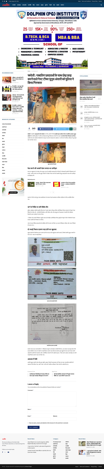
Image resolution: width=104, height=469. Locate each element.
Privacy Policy (95, 1)
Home (14, 5)
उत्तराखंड (19, 5)
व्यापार (3, 164)
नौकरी (50, 5)
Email (29, 416)
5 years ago (16, 82)
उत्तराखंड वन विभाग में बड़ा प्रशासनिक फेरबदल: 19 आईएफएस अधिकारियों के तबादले (68, 184)
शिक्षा (34, 5)
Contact (100, 1)
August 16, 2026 (39, 185)
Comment (31, 390)
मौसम (3, 153)
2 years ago (16, 113)
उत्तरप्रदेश (24, 5)
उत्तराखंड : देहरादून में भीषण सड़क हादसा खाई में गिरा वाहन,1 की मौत (43, 183)
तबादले (57, 5)
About (79, 1)
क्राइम (42, 5)
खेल (54, 5)
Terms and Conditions (86, 1)
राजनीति (29, 5)
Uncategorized (34, 71)
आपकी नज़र (4, 127)
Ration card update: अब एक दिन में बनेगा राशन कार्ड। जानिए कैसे (92, 126)
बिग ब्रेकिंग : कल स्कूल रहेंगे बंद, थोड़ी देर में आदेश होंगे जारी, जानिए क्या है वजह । (17, 87)
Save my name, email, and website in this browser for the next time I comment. (48, 423)
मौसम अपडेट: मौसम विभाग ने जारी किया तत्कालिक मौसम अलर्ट (87, 98)
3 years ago (16, 91)
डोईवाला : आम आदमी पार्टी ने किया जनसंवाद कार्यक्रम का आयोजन (17, 79)
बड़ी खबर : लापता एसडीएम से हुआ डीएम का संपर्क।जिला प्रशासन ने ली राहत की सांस (91, 106)
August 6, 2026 (65, 187)
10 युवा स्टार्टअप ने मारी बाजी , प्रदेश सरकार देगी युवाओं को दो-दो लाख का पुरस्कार (94, 452)
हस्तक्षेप (3, 173)
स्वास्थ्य (37, 5)
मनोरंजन (3, 150)
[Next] (53, 192)
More (62, 5)
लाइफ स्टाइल (4, 161)
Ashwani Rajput (28, 466)
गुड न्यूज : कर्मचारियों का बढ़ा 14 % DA (91, 112)
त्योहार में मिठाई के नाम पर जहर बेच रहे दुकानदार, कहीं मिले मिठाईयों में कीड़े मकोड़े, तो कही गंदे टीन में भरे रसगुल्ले (94, 443)
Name (30, 409)
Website (55, 416)
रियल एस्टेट (4, 158)
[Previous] (50, 192)
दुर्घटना (46, 5)
